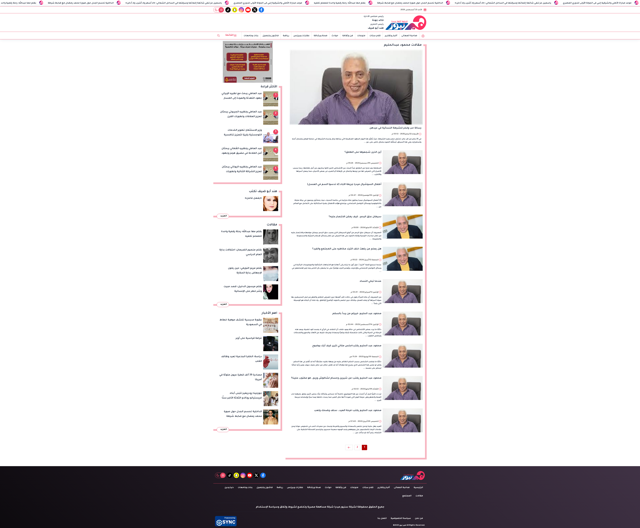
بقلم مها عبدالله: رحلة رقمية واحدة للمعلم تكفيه (58, 3)
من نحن (419, 518)
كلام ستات (375, 36)
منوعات (361, 36)
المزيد (223, 216)
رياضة (286, 36)
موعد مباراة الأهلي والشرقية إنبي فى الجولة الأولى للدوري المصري (316, 3)
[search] (218, 35)
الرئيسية (418, 487)
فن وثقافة (347, 36)
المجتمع (407, 496)
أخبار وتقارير (391, 36)
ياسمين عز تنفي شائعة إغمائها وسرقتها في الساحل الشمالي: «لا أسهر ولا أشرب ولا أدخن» (222, 3)
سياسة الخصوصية (401, 518)
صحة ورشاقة (320, 36)
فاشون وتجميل (270, 36)
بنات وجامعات (251, 36)
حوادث (335, 36)
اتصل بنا (382, 518)
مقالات (419, 496)
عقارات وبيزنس (301, 36)
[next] (349, 447)
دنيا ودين (229, 487)
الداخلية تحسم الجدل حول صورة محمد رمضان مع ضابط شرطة (129, 3)
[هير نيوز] (406, 22)
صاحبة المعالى (409, 36)
